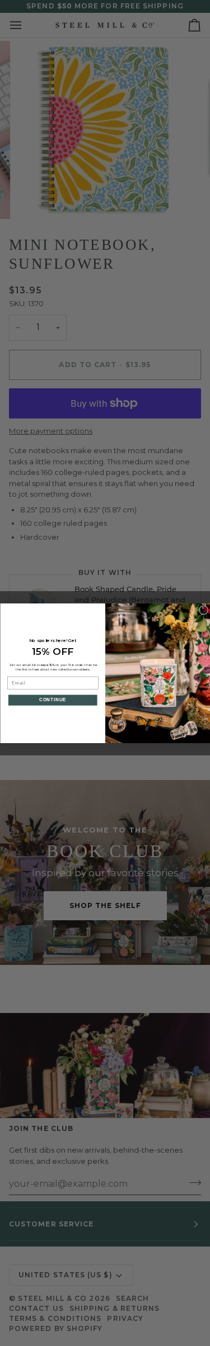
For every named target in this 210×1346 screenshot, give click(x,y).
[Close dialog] (203, 609)
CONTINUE (52, 699)
